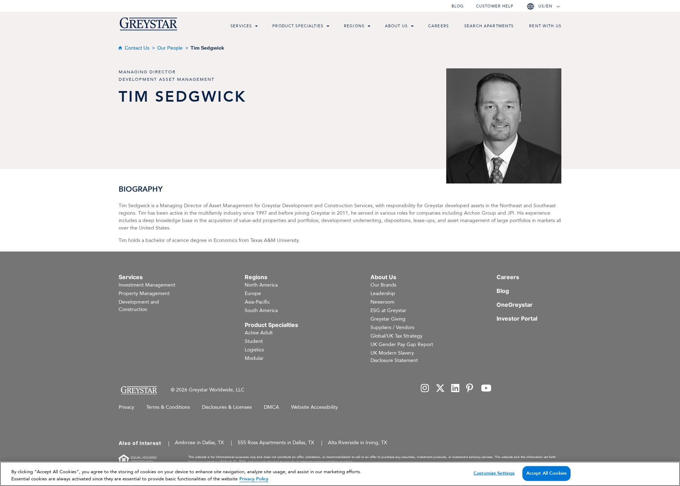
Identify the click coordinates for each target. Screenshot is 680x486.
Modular (254, 358)
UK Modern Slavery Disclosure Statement (394, 357)
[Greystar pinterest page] (470, 389)
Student (254, 341)
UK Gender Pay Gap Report (401, 344)
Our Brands (383, 285)
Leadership (382, 293)
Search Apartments (489, 26)
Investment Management (147, 285)
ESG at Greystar (388, 310)
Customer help (495, 6)
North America (261, 285)
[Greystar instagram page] (425, 389)
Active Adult (259, 332)
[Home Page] (139, 390)
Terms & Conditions (168, 407)
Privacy (126, 407)
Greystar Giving (388, 319)
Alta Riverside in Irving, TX (357, 442)
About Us (396, 26)
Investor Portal (517, 318)
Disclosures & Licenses (227, 407)
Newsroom (382, 302)
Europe (253, 293)
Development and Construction (139, 306)
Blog (458, 6)
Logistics (254, 349)
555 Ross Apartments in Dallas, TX (276, 442)
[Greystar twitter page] (440, 389)
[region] (340, 474)
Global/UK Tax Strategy (396, 336)
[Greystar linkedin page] (455, 389)
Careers (438, 26)
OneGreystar (515, 304)
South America (261, 310)
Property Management (144, 293)
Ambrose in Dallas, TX (199, 442)
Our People (170, 47)
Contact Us (137, 47)
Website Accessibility (314, 407)
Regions (354, 26)
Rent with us (545, 26)
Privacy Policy (253, 478)
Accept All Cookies (546, 473)
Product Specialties (297, 26)
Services (241, 26)
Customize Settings (494, 473)
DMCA (271, 407)
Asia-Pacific (257, 302)
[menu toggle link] (256, 27)
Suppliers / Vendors (392, 327)
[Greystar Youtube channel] (486, 389)
